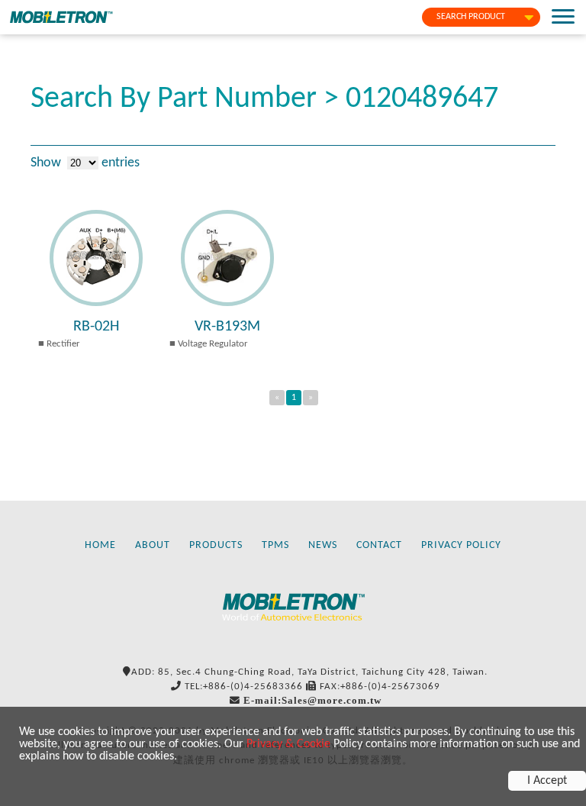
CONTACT (379, 545)
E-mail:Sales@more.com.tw (312, 700)
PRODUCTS (216, 545)
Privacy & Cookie (288, 744)
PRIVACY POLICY (461, 545)
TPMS (275, 545)
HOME (100, 545)
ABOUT (152, 545)
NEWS (322, 545)
